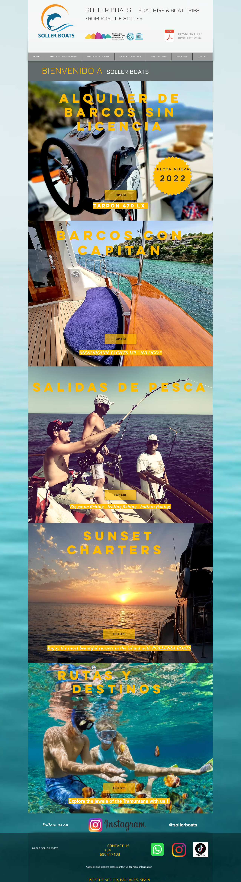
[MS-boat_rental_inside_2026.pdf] (169, 36)
